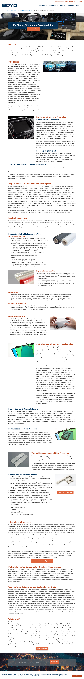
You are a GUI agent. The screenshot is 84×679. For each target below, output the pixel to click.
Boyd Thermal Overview (65, 492)
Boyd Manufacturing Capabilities (42, 561)
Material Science (53, 5)
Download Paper (33, 29)
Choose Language (59, 1)
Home (3, 10)
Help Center (79, 1)
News (66, 1)
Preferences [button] (64, 675)
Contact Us (72, 1)
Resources (13, 10)
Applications (70, 5)
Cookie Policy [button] (35, 675)
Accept (76, 675)
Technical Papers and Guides (25, 10)
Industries (62, 5)
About (77, 5)
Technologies (43, 5)
